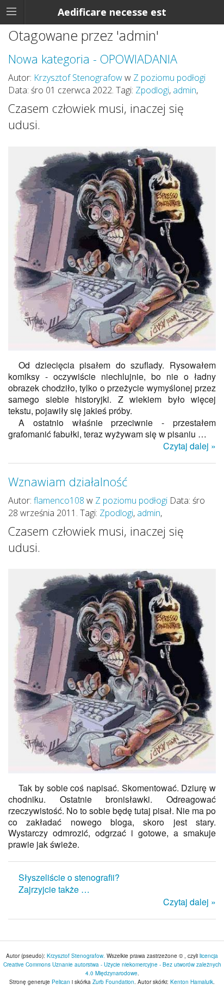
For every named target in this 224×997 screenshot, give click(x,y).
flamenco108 (59, 500)
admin (184, 90)
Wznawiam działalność (67, 482)
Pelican (61, 982)
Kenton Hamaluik (191, 982)
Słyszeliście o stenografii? (69, 877)
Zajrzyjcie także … (54, 889)
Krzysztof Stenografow (78, 78)
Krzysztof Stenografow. (77, 956)
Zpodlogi (152, 90)
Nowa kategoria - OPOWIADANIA (92, 59)
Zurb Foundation (113, 982)
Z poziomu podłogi (169, 78)
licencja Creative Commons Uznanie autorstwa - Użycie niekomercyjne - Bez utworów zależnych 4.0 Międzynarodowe (112, 964)
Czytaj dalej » (189, 446)
